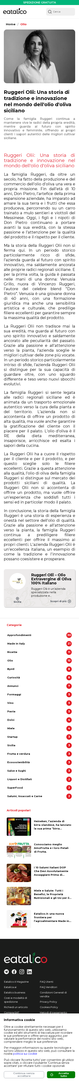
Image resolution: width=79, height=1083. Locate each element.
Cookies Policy (49, 1007)
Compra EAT (11, 1012)
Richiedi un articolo (16, 1007)
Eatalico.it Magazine (16, 981)
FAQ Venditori (48, 987)
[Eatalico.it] (14, 11)
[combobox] (60, 12)
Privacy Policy (48, 1001)
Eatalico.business (14, 992)
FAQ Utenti (46, 981)
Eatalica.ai (10, 987)
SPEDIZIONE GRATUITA (39, 2)
